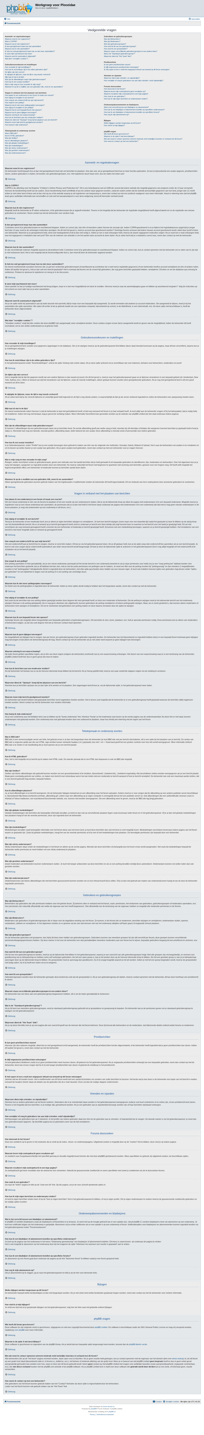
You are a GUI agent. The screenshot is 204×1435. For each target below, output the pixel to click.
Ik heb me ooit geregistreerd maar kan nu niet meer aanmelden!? (30, 51)
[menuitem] (7, 19)
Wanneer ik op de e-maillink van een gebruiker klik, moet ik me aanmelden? (34, 87)
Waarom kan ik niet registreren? (17, 44)
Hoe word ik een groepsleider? (115, 49)
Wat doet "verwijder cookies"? (16, 59)
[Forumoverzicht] (19, 8)
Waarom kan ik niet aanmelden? (17, 49)
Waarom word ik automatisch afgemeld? (20, 56)
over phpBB (19, 1330)
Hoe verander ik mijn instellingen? (18, 67)
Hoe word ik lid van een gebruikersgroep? (120, 46)
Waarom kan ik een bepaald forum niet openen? (23, 110)
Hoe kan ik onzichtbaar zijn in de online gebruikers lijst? (26, 69)
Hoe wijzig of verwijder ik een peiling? (19, 107)
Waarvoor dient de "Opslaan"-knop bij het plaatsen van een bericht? (31, 120)
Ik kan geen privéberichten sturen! (117, 65)
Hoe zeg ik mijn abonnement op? (116, 115)
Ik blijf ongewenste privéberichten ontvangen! (121, 67)
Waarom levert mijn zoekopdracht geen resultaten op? (125, 91)
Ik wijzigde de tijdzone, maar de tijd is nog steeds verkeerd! (27, 74)
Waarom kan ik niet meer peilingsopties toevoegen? (25, 105)
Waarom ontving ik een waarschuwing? (20, 115)
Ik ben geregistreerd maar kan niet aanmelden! (23, 46)
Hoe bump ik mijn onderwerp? (16, 125)
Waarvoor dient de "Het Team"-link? (117, 56)
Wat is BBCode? (11, 133)
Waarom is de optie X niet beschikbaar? (119, 136)
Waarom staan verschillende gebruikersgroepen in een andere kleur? (130, 51)
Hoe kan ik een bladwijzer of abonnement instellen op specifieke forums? (132, 112)
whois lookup (177, 1359)
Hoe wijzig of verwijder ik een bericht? (19, 98)
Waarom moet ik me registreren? (17, 39)
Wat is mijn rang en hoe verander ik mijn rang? (23, 84)
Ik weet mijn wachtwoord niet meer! (18, 54)
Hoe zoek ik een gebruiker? (114, 96)
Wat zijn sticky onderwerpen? (16, 148)
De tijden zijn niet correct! (14, 72)
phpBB (93, 1409)
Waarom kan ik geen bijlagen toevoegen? (21, 112)
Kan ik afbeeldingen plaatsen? (16, 141)
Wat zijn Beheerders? (112, 39)
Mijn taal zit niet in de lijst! (14, 77)
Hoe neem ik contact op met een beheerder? (121, 141)
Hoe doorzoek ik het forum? (114, 89)
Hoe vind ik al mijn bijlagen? (114, 125)
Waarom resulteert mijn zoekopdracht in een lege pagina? (126, 94)
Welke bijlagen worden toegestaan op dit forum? (122, 123)
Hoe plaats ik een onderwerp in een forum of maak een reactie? (29, 95)
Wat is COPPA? (11, 41)
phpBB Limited (101, 1327)
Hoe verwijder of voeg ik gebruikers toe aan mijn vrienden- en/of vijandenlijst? (133, 80)
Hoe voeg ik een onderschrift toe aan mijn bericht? (24, 100)
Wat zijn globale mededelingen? (17, 143)
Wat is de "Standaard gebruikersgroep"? (119, 54)
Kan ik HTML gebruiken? (14, 136)
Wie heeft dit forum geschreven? (116, 134)
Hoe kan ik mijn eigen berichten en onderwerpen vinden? (126, 99)
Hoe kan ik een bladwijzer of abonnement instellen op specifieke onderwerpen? (134, 110)
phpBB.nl (112, 1411)
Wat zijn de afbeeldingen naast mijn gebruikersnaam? (25, 79)
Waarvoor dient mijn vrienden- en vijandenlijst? (122, 78)
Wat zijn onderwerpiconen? (15, 153)
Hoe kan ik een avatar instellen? (17, 82)
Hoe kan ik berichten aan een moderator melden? (24, 117)
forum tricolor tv (108, 1406)
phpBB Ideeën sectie (138, 1344)
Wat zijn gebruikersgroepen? (115, 44)
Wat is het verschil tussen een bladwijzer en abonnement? (126, 107)
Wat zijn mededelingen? (14, 146)
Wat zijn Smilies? (11, 138)
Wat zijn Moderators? (112, 41)
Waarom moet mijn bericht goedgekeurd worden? (24, 122)
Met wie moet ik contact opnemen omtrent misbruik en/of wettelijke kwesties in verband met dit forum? (143, 139)
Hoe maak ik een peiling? (14, 103)
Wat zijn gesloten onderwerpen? (17, 150)
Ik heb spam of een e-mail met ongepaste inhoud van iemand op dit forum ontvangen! (136, 69)
